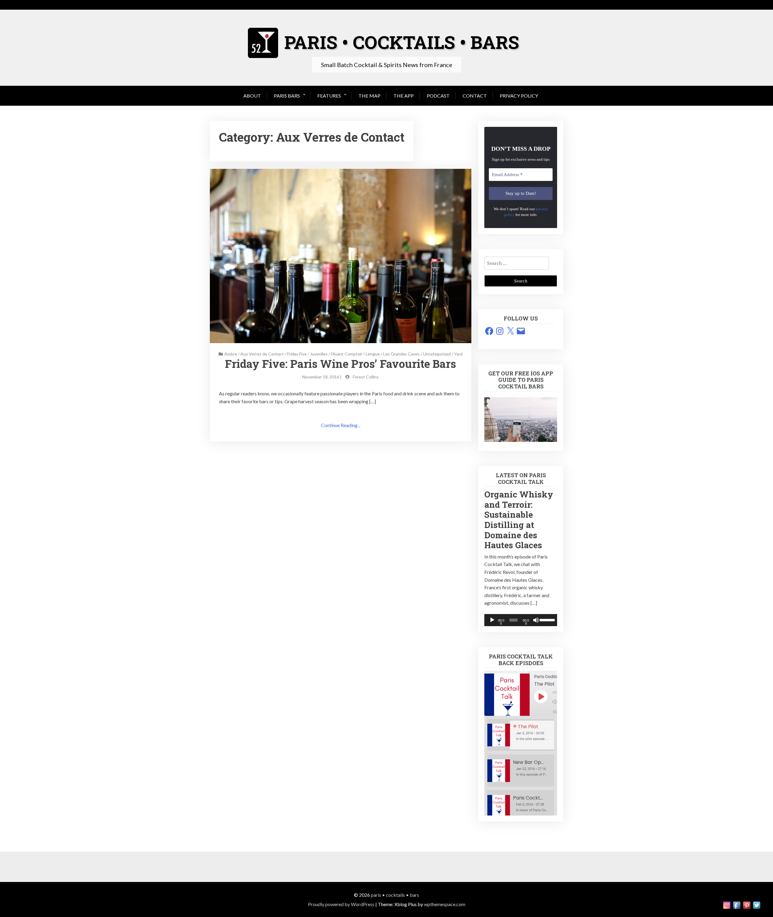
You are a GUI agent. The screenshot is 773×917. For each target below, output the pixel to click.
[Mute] (536, 620)
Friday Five (297, 353)
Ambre (230, 353)
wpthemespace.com (444, 904)
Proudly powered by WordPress (341, 904)
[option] (520, 735)
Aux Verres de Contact (262, 353)
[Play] (492, 620)
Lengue (373, 353)
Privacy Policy (519, 95)
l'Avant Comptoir (346, 353)
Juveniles (319, 353)
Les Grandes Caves (401, 353)
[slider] (547, 619)
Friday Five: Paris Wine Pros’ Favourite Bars (340, 363)
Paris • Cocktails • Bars (395, 895)
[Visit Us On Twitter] (757, 904)
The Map (369, 95)
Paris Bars (287, 95)
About (252, 95)
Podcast (438, 95)
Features (329, 95)
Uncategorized (437, 353)
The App (403, 95)
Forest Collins (366, 376)
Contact (475, 95)
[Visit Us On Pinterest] (747, 904)
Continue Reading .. (340, 425)
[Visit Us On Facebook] (737, 904)
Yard (458, 353)
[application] (520, 620)
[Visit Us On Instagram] (727, 904)
